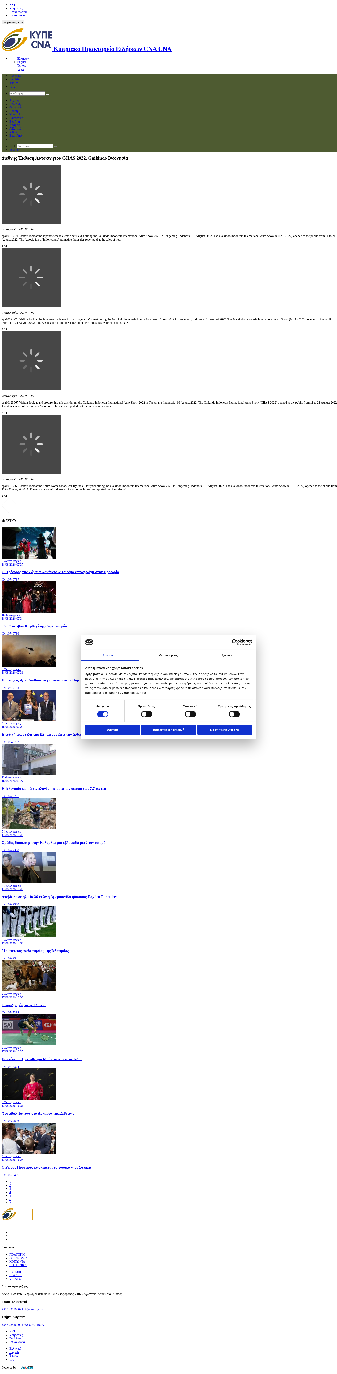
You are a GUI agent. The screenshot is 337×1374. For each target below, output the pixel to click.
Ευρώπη (14, 121)
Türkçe (21, 65)
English (22, 62)
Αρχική (14, 100)
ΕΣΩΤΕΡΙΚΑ (18, 1265)
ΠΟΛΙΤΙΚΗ (17, 1254)
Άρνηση (112, 729)
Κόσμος (14, 125)
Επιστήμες (15, 135)
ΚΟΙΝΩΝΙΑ (17, 1261)
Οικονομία (16, 107)
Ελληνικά (23, 58)
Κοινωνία (15, 114)
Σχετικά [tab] (227, 655)
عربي (20, 69)
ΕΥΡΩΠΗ (15, 1271)
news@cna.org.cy (33, 1324)
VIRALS (15, 1278)
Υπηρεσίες (16, 8)
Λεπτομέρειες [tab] (168, 655)
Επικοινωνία (17, 15)
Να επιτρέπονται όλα (224, 729)
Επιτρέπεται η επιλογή (168, 729)
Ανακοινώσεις (18, 11)
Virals (13, 132)
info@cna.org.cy (32, 1309)
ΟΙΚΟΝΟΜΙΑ (18, 1258)
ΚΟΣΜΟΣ (15, 1275)
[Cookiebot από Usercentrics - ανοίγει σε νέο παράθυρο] (235, 642)
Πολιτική (15, 104)
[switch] (146, 714)
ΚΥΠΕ (13, 4)
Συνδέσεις (15, 1338)
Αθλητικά (15, 128)
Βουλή (13, 111)
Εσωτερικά (16, 118)
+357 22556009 (11, 1309)
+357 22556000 (11, 1324)
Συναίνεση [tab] (110, 655)
